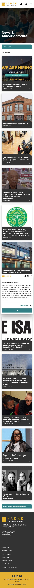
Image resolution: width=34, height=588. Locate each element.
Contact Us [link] (5, 547)
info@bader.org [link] (6, 535)
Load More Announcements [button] (14, 506)
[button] (31, 4)
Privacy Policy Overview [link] (9, 567)
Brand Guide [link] (5, 557)
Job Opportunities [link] (7, 561)
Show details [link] (24, 305)
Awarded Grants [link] (7, 564)
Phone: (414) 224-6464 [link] (9, 531)
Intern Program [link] (6, 554)
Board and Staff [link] (7, 551)
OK (17, 310)
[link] (24, 276)
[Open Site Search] (26, 4)
